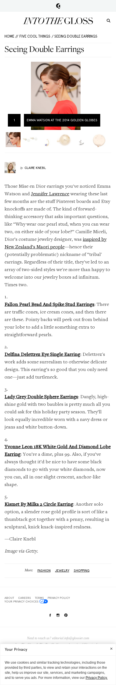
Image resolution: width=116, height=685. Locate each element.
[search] (108, 20)
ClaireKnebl (35, 168)
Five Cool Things (34, 36)
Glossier (58, 6)
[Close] (111, 648)
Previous (11, 96)
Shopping (82, 570)
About (9, 597)
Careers (24, 597)
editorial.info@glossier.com (70, 638)
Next (101, 96)
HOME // (11, 36)
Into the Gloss (58, 20)
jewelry (62, 570)
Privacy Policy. (97, 678)
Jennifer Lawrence (50, 193)
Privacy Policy (59, 597)
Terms (39, 597)
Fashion (44, 570)
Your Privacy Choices (21, 601)
